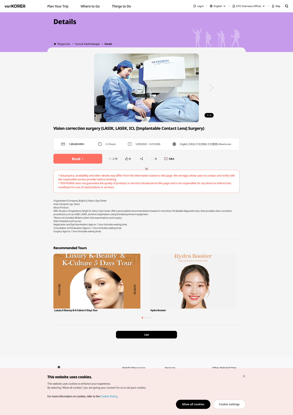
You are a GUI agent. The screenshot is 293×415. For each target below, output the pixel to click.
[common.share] (141, 159)
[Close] (244, 376)
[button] (211, 88)
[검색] (286, 6)
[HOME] (54, 43)
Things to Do (63, 44)
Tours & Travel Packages (87, 44)
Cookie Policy (109, 396)
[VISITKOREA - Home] (15, 6)
